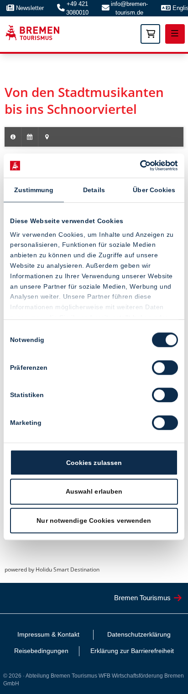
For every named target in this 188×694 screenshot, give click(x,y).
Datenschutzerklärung (139, 634)
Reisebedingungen (41, 650)
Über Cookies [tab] (154, 190)
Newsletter (30, 8)
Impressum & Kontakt (48, 634)
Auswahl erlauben (94, 491)
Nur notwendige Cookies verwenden (94, 520)
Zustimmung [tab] (34, 190)
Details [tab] (94, 190)
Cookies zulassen (94, 462)
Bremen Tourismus (142, 598)
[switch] (165, 367)
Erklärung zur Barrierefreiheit (132, 650)
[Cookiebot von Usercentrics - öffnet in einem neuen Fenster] (138, 165)
